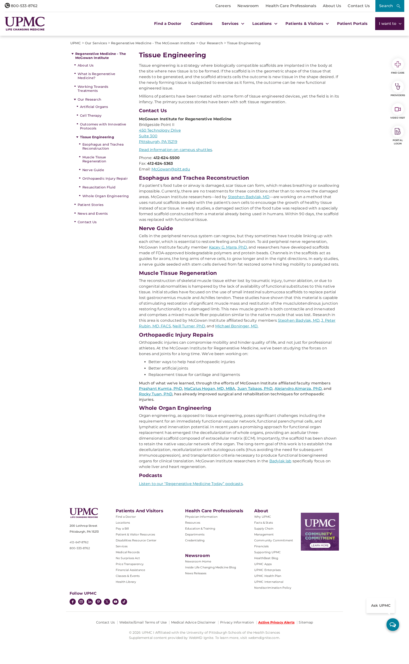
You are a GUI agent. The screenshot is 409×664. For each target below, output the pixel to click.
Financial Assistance (130, 570)
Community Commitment (273, 540)
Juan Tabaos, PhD (255, 388)
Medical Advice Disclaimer (193, 622)
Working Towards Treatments (93, 89)
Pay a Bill (122, 528)
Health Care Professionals (291, 6)
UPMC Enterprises (267, 570)
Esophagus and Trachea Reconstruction (103, 146)
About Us (332, 6)
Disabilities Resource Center (136, 540)
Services (122, 546)
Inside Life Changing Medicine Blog (210, 567)
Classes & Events (128, 576)
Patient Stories (90, 205)
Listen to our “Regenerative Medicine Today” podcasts (191, 483)
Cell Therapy (91, 115)
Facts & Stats (263, 522)
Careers (223, 6)
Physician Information (201, 516)
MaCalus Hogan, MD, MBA (210, 388)
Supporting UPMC (267, 552)
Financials (261, 546)
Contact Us (359, 6)
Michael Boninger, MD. (236, 326)
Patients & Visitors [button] (305, 23)
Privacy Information (237, 622)
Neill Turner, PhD (189, 326)
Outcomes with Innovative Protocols (103, 126)
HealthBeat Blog (266, 558)
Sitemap (306, 622)
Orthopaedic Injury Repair (105, 178)
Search (386, 6)
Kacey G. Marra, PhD (228, 247)
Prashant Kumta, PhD (160, 388)
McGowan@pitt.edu (170, 169)
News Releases (196, 573)
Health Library (126, 582)
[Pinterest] (98, 602)
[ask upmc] (393, 624)
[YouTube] (115, 602)
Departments (195, 534)
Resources (192, 522)
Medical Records (128, 552)
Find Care (398, 72)
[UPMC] (25, 24)
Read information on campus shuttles (175, 149)
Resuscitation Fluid (99, 187)
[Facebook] (73, 602)
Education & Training (200, 528)
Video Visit (397, 117)
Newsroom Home (198, 561)
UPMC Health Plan (267, 576)
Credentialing (195, 540)
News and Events (93, 213)
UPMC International (268, 582)
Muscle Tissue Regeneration (94, 159)
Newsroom (248, 6)
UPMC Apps (263, 564)
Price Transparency (130, 564)
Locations (123, 522)
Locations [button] (262, 23)
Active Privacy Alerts (276, 622)
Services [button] (231, 23)
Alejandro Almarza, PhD (298, 388)
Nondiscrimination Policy (272, 587)
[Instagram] (81, 602)
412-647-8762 (79, 542)
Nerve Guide (93, 170)
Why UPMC (262, 516)
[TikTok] (124, 602)
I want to (388, 23)
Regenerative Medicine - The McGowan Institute (100, 56)
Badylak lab (280, 461)
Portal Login (398, 142)
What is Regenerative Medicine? (96, 76)
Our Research (89, 99)
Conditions (202, 23)
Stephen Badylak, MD (249, 197)
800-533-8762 (23, 6)
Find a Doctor (167, 23)
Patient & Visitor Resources (135, 534)
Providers (398, 95)
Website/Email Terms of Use (143, 622)
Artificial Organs (94, 107)
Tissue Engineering (97, 137)
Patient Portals (352, 23)
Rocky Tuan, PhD (155, 394)
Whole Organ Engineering (105, 196)
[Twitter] (107, 602)
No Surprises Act (128, 558)
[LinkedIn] (90, 602)
